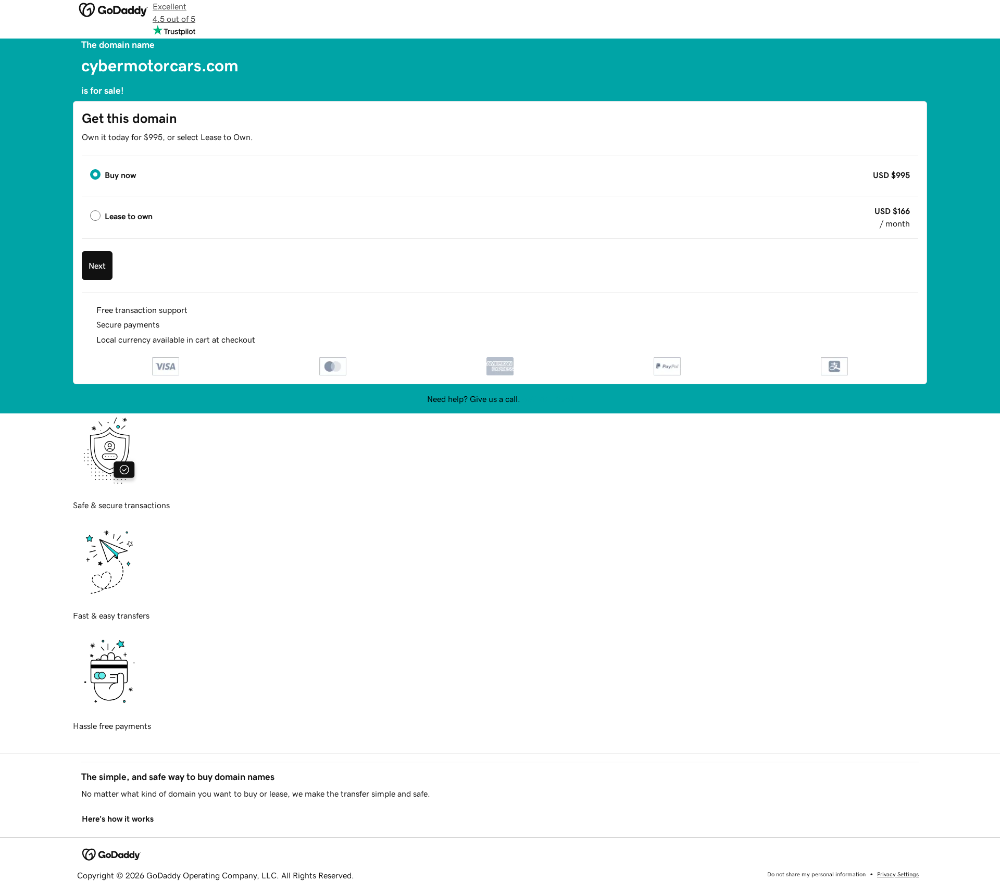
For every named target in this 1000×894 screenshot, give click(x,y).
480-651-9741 (547, 399)
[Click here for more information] (263, 340)
